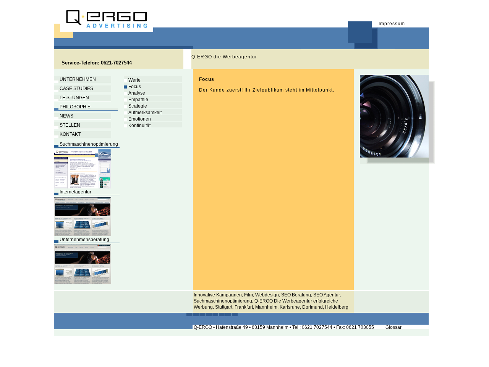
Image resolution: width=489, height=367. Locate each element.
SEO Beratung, (297, 295)
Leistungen (71, 97)
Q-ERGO (264, 301)
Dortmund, (313, 307)
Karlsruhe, (290, 307)
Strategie (135, 106)
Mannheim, (267, 307)
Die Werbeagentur (293, 301)
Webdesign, (267, 295)
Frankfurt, (245, 307)
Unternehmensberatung (81, 239)
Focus (132, 86)
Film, (249, 295)
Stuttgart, (225, 307)
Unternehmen (75, 79)
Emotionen (137, 119)
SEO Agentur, (327, 295)
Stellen (67, 125)
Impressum (392, 23)
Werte (132, 80)
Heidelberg (336, 307)
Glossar (393, 327)
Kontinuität (137, 125)
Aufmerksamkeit (143, 112)
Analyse (134, 93)
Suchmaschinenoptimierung (86, 144)
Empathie (136, 99)
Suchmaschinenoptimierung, (223, 301)
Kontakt (67, 134)
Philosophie (72, 106)
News (63, 116)
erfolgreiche (325, 301)
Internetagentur (72, 192)
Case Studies (73, 88)
